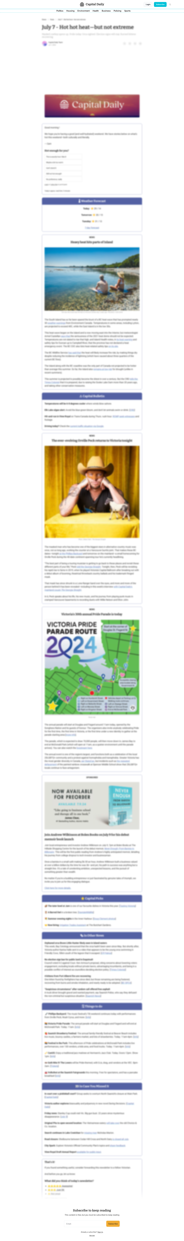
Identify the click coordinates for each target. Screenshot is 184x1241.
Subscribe (113, 1223)
